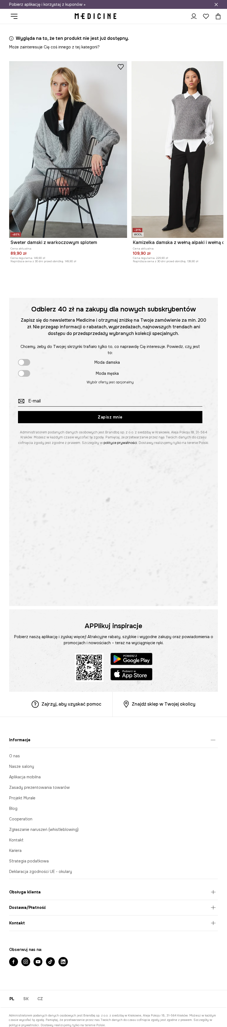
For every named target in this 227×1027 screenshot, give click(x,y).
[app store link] (131, 675)
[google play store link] (131, 660)
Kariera (15, 850)
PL (11, 998)
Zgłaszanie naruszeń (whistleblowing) (44, 829)
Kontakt (16, 840)
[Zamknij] (216, 4)
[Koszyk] (216, 16)
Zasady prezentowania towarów (39, 787)
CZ (40, 998)
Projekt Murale (22, 797)
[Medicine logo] (95, 16)
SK (26, 998)
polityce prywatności (120, 443)
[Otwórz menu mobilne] (16, 16)
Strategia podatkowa (29, 861)
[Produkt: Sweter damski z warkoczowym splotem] (68, 149)
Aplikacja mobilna (25, 776)
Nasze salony (21, 766)
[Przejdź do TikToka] (50, 962)
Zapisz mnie (110, 417)
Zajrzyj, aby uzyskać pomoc (71, 704)
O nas (14, 755)
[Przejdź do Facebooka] (13, 962)
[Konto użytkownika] (194, 16)
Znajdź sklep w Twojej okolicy (163, 704)
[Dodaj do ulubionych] (121, 67)
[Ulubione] (206, 16)
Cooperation (20, 819)
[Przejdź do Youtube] (37, 962)
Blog (13, 808)
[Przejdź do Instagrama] (25, 962)
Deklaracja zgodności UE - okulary (40, 871)
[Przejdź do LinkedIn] (63, 962)
